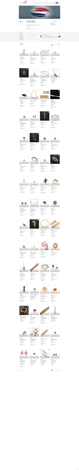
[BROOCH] (44, 180)
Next (58, 370)
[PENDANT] (24, 72)
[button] (24, 36)
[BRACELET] (44, 51)
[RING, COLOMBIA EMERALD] (34, 288)
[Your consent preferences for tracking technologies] (78, 469)
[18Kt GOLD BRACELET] (44, 94)
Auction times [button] (28, 27)
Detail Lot (31, 63)
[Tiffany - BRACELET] (55, 94)
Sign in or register (55, 21)
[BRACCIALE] (44, 310)
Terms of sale (52, 25)
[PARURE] (34, 332)
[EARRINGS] (34, 116)
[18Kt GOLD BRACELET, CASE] (55, 224)
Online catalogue (53, 23)
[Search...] (59, 33)
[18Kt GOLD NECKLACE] (34, 94)
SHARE (56, 1)
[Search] (59, 2)
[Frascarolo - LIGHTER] (24, 288)
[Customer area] (56, 2)
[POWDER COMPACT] (24, 310)
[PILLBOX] (24, 94)
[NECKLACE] (44, 72)
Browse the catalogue (53, 24)
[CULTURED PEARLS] (55, 72)
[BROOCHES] (24, 51)
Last (59, 370)
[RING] (34, 51)
